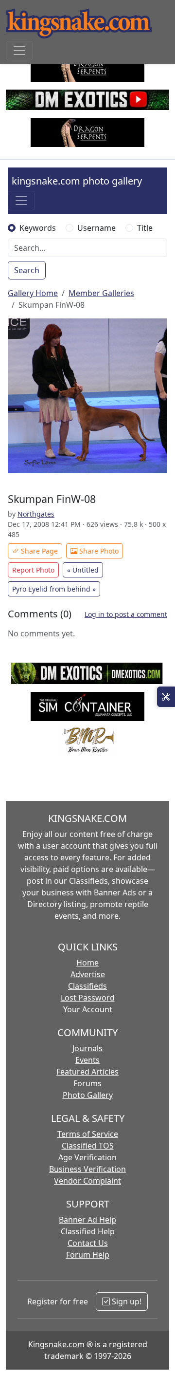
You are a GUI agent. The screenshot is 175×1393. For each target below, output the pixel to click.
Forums (87, 1083)
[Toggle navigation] (19, 50)
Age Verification (87, 1157)
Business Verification (87, 1169)
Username (96, 228)
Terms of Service (87, 1134)
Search (26, 270)
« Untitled (83, 570)
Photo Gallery (88, 1095)
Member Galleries (101, 293)
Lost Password (88, 997)
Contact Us (88, 1243)
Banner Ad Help (87, 1219)
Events (87, 1060)
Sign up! (125, 1301)
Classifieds (87, 986)
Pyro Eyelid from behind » (54, 589)
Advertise (87, 974)
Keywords (37, 228)
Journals (87, 1048)
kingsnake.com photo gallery (77, 180)
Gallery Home (33, 293)
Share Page (38, 551)
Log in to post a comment (126, 614)
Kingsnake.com (56, 1344)
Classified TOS (88, 1145)
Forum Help (87, 1254)
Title (145, 228)
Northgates (36, 514)
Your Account (87, 1009)
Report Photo (33, 570)
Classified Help (88, 1231)
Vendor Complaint (87, 1180)
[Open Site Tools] (166, 697)
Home (87, 962)
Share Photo (98, 551)
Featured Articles (87, 1071)
